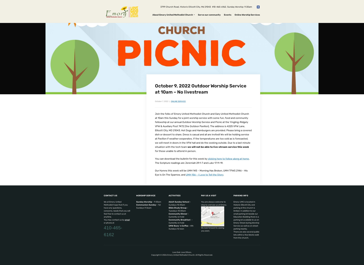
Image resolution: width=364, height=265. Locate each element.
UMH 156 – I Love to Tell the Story (204, 174)
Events (227, 15)
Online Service (178, 101)
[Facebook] (258, 7)
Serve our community (209, 15)
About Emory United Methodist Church (172, 15)
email (127, 220)
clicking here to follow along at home (228, 158)
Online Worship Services (247, 15)
